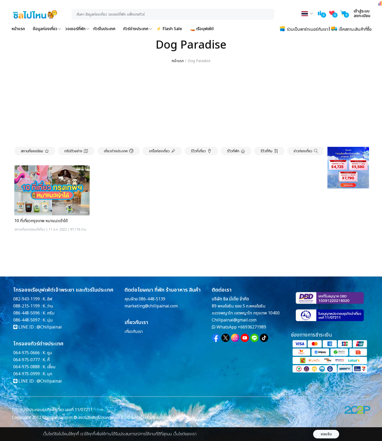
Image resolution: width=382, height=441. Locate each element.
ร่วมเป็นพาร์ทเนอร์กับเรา (307, 29)
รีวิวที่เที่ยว (198, 151)
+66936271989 (252, 327)
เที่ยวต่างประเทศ (116, 151)
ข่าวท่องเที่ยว (303, 151)
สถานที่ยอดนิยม (32, 151)
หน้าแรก (18, 29)
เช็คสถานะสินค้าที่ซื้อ (355, 29)
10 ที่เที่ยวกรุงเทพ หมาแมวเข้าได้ (41, 221)
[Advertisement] (191, 105)
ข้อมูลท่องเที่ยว (45, 29)
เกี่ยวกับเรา (133, 331)
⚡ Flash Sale (169, 29)
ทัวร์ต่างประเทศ (135, 29)
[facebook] (216, 338)
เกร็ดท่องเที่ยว (159, 151)
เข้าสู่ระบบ (362, 11)
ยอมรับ (326, 434)
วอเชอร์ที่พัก (75, 29)
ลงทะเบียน (362, 16)
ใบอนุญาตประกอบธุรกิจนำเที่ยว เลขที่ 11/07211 (52, 410)
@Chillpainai (49, 327)
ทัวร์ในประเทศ (104, 29)
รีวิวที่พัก (233, 151)
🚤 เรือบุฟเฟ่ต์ (202, 29)
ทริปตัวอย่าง (73, 151)
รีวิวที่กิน (266, 151)
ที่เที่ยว (40, 229)
